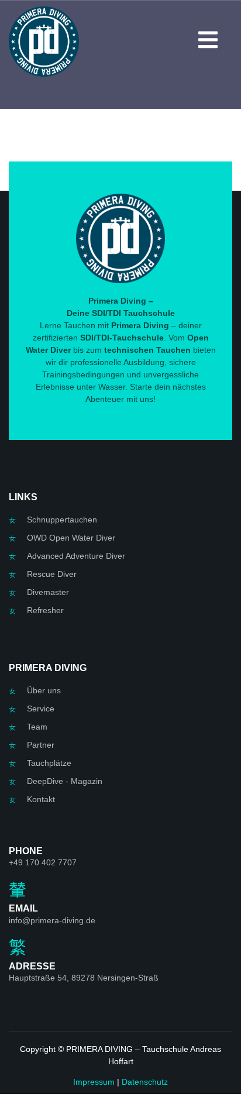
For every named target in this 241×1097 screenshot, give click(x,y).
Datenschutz (145, 1081)
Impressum (94, 1081)
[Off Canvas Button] (208, 41)
